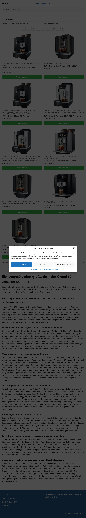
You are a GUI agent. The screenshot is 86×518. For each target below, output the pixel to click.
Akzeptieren (21, 264)
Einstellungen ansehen (64, 264)
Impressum (55, 269)
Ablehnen (43, 264)
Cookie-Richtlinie (32, 269)
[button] (74, 249)
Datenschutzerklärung (44, 269)
